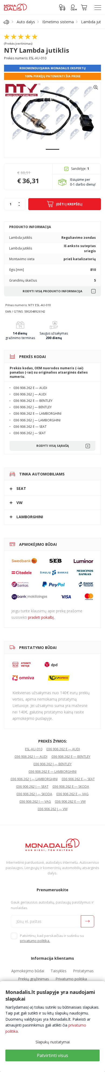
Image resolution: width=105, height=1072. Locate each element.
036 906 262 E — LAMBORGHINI (52, 771)
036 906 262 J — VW (53, 809)
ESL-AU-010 (33, 749)
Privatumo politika (71, 978)
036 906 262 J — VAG (35, 801)
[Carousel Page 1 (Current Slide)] (52, 149)
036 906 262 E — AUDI (63, 749)
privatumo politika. (35, 940)
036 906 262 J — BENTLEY (52, 764)
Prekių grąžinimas (33, 978)
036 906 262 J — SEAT (32, 786)
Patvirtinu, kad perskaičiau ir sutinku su (52, 938)
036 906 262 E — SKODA (70, 786)
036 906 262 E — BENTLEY (70, 756)
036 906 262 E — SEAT (78, 779)
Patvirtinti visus (52, 1055)
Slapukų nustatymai (53, 1041)
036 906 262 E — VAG (72, 794)
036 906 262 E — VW (70, 801)
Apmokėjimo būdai (27, 970)
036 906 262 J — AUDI (31, 756)
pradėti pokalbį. (41, 617)
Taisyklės (58, 970)
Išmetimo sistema (58, 21)
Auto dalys (26, 21)
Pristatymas (83, 970)
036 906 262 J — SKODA (34, 794)
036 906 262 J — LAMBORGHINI (34, 779)
